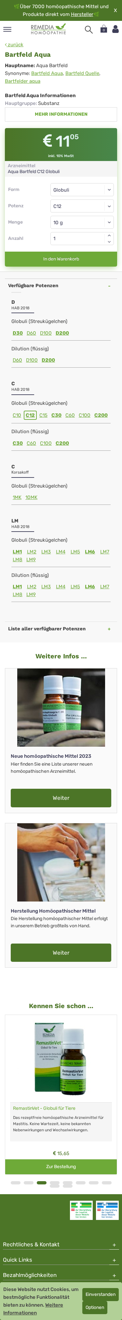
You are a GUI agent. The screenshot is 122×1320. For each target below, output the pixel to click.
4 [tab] (55, 1182)
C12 (30, 415)
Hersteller (82, 14)
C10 (17, 415)
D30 (18, 333)
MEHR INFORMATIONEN (61, 114)
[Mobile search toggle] (88, 29)
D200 (62, 333)
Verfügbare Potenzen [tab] (33, 285)
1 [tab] (15, 1182)
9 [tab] (55, 1186)
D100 (46, 333)
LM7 (104, 552)
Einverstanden (100, 1294)
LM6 (90, 552)
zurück (15, 45)
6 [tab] (81, 1182)
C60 (70, 415)
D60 (31, 333)
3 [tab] (42, 1182)
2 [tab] (29, 1182)
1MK (17, 497)
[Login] (115, 29)
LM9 (31, 560)
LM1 (17, 552)
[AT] (48, 29)
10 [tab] (68, 1186)
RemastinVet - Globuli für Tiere (44, 1108)
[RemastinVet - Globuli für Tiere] (61, 1058)
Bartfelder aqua (22, 81)
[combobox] (82, 206)
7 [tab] (94, 1182)
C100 (84, 415)
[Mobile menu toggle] (7, 30)
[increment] (109, 235)
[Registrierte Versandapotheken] (81, 1210)
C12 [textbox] (57, 206)
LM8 (17, 560)
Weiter (61, 798)
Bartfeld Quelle (82, 73)
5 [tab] (68, 1182)
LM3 (46, 552)
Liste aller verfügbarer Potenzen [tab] (47, 629)
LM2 (31, 552)
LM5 (75, 552)
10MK (31, 497)
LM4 (60, 552)
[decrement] (109, 242)
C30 (56, 415)
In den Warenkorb (61, 259)
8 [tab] (107, 1182)
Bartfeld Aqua (47, 73)
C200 (101, 415)
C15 (43, 415)
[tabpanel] (61, 1095)
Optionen (95, 1307)
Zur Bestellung (61, 1166)
